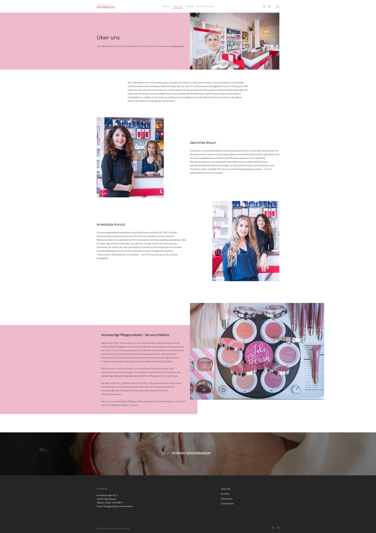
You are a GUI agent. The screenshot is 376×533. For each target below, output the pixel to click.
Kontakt (190, 6)
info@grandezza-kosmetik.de (117, 506)
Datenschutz (227, 503)
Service (166, 6)
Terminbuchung (205, 6)
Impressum (226, 498)
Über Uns (178, 6)
